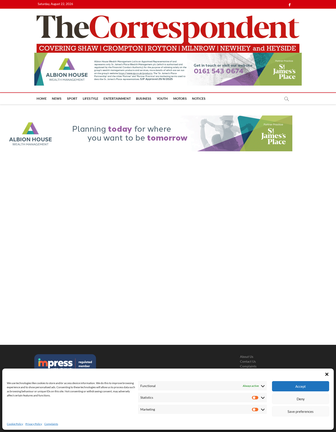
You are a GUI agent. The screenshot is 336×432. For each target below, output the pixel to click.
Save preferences (301, 411)
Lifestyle (91, 98)
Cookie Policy (15, 424)
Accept (300, 386)
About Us (246, 357)
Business (144, 98)
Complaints (51, 424)
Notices (198, 98)
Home (42, 98)
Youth (162, 98)
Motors (180, 98)
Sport (72, 98)
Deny (301, 399)
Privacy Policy (33, 424)
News (57, 98)
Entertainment (117, 98)
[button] (327, 374)
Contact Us (248, 361)
